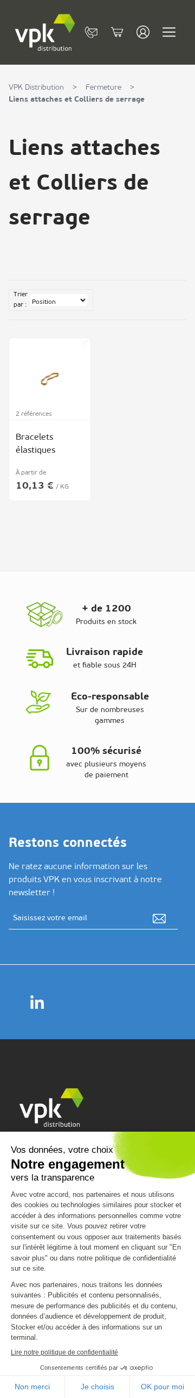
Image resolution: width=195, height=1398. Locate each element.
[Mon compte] (143, 32)
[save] (159, 918)
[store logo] (45, 32)
